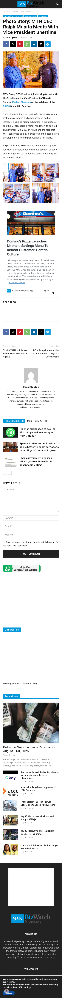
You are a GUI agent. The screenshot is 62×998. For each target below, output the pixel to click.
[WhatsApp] (27, 44)
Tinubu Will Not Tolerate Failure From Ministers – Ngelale (15, 353)
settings (27, 987)
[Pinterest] (20, 44)
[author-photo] (31, 382)
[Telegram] (48, 44)
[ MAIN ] (14, 11)
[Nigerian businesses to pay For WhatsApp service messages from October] (10, 432)
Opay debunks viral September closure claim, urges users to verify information (39, 775)
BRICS (6, 106)
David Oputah (11, 37)
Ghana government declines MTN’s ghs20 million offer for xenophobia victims (36, 461)
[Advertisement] (31, 312)
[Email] (41, 44)
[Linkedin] (34, 44)
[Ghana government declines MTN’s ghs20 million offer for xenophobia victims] (10, 461)
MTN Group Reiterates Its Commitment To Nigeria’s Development (46, 353)
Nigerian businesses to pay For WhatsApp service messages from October (37, 432)
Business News (30, 16)
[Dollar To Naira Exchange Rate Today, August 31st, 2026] (31, 723)
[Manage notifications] (6, 991)
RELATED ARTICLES (14, 421)
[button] (5, 4)
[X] (13, 44)
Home (5, 11)
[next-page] (10, 473)
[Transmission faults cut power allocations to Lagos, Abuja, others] (10, 805)
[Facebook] (6, 44)
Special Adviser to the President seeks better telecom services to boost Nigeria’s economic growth (39, 447)
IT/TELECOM (43, 16)
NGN (20, 683)
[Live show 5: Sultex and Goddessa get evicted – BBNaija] (10, 849)
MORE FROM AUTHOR (37, 421)
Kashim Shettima (21, 102)
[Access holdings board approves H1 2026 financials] (10, 791)
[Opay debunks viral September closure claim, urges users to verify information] (10, 776)
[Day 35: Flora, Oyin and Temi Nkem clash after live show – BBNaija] (10, 834)
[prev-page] (5, 473)
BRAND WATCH (27, 11)
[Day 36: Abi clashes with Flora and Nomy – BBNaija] (10, 820)
